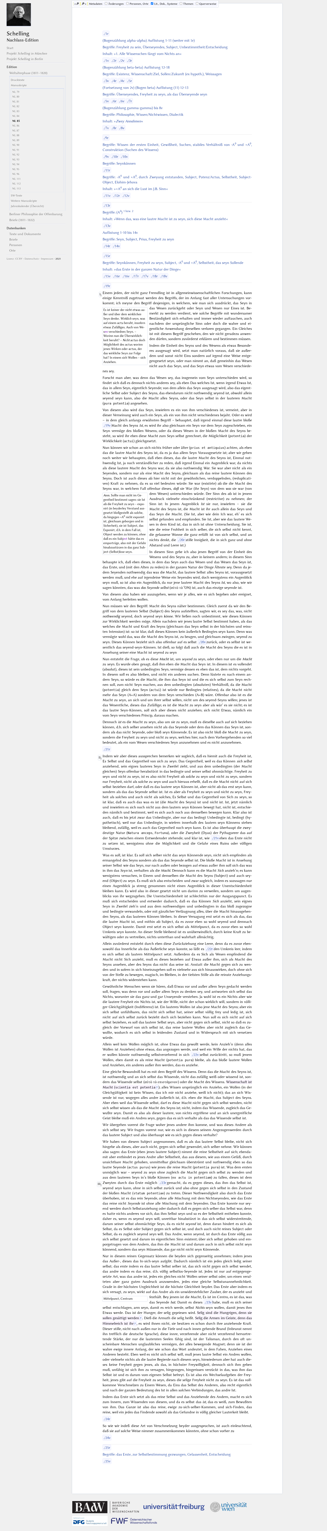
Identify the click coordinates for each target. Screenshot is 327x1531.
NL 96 (15, 174)
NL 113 (16, 188)
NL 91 (15, 150)
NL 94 (15, 164)
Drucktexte (17, 80)
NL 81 (15, 101)
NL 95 (15, 169)
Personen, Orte (139, 3)
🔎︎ (77, 3)
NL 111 (16, 179)
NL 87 (15, 130)
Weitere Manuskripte (24, 201)
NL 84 (15, 116)
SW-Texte (16, 195)
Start (10, 48)
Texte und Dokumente (25, 234)
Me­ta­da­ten (95, 3)
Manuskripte (19, 85)
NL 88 (15, 135)
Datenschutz (32, 258)
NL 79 (15, 92)
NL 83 (15, 111)
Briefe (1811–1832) (21, 220)
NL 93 (15, 159)
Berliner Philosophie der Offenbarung (35, 214)
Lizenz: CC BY (14, 258)
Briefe (13, 239)
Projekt (27, 53)
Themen (188, 3)
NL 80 (15, 96)
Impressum (47, 258)
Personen (15, 245)
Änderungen (116, 3)
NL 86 (15, 125)
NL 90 (15, 145)
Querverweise (207, 3)
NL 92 (15, 154)
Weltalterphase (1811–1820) (28, 73)
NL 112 (16, 183)
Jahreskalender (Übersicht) (27, 206)
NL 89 (15, 140)
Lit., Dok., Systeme (165, 3)
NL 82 (15, 106)
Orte (12, 250)
